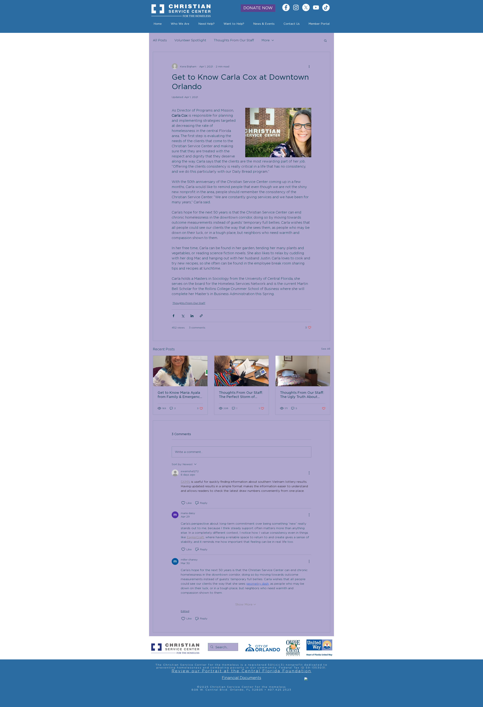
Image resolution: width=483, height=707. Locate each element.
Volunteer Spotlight (190, 40)
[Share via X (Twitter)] (183, 316)
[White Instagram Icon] (296, 7)
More (265, 40)
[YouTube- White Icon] (316, 7)
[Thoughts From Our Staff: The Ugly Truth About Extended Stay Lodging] (302, 371)
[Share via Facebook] (173, 316)
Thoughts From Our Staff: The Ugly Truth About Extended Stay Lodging (302, 395)
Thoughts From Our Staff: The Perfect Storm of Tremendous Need (241, 395)
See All (325, 348)
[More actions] (309, 66)
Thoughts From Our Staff (234, 40)
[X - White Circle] (306, 7)
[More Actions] (309, 473)
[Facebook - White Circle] (286, 7)
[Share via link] (201, 316)
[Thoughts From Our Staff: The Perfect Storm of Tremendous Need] (241, 371)
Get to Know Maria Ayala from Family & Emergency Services (180, 395)
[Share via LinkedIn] (192, 316)
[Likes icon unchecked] (183, 503)
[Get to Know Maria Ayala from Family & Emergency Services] (180, 371)
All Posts (160, 40)
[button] (264, 24)
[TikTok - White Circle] (326, 7)
